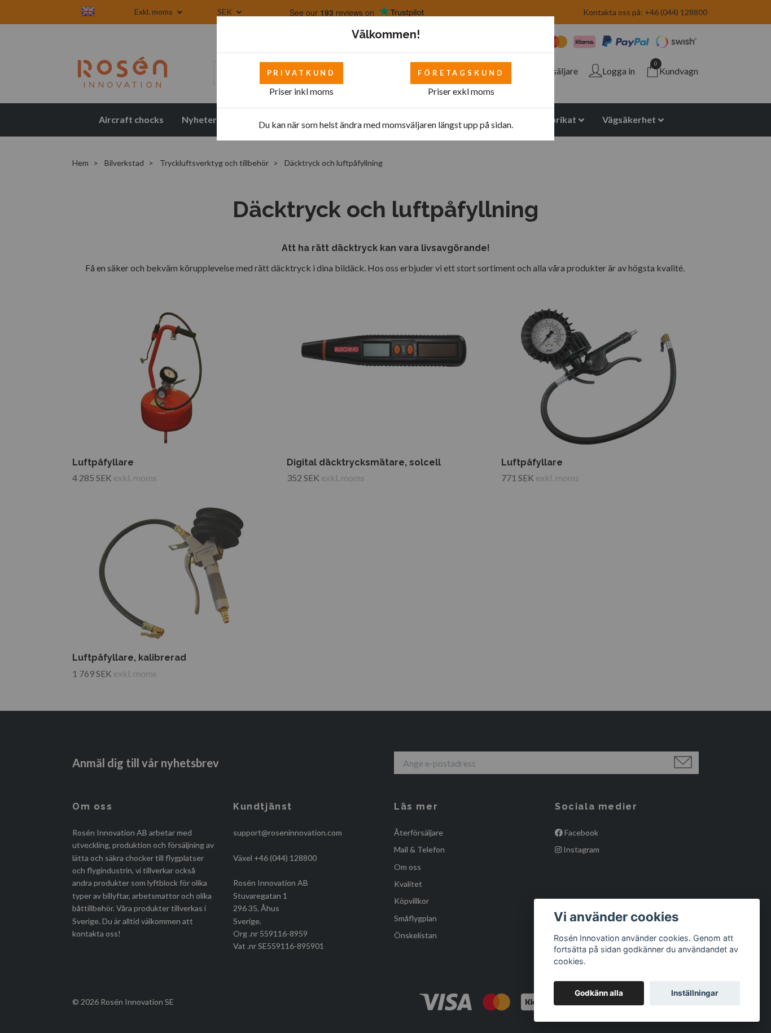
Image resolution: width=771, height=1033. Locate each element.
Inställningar (695, 992)
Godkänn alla (599, 992)
